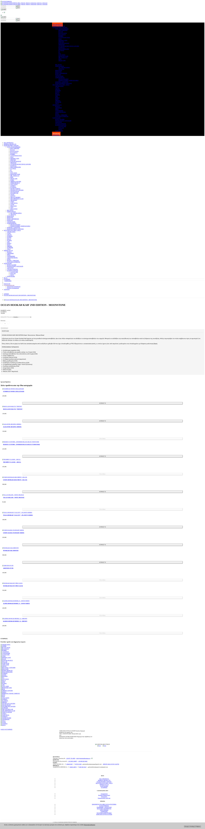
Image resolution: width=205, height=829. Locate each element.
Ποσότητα (3, 320)
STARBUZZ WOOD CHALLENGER (13, 391)
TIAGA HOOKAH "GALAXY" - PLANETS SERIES (18, 515)
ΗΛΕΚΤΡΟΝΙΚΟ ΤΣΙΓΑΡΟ (60, 27)
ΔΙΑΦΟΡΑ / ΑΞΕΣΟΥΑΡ (61, 82)
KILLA (57, 93)
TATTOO (12, 196)
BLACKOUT (62, 34)
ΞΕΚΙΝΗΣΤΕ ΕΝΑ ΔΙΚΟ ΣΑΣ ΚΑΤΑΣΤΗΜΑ (104, 804)
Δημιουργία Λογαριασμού (13, 286)
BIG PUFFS (58, 64)
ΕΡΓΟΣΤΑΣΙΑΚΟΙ (63, 79)
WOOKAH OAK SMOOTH (10, 550)
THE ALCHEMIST (15, 197)
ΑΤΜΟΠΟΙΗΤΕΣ (60, 77)
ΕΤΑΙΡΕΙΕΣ (104, 787)
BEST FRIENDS (62, 30)
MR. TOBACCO (62, 57)
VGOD (12, 204)
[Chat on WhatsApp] (92, 758)
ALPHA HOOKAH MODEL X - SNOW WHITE (16, 603)
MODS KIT (58, 72)
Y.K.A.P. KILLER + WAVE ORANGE (13, 497)
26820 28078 (73, 767)
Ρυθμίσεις (198, 826)
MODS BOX (58, 70)
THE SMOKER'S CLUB (16, 198)
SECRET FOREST (15, 188)
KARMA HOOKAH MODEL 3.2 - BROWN (15, 621)
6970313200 (78, 764)
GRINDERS (58, 107)
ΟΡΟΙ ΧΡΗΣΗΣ (104, 810)
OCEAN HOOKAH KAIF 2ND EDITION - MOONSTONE (20, 295)
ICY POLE (61, 50)
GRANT (57, 89)
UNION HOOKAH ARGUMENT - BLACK (15, 480)
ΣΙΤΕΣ (57, 113)
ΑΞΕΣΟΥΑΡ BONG (60, 112)
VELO (9, 249)
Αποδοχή (192, 826)
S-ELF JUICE (14, 184)
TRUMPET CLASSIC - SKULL (12, 462)
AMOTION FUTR (8, 568)
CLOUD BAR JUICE (64, 37)
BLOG (5, 278)
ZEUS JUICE (13, 209)
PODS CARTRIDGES (61, 73)
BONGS (57, 106)
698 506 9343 (82, 767)
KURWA (57, 95)
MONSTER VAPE (63, 56)
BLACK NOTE (62, 33)
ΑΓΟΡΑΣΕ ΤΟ (102, 403)
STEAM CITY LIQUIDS (16, 190)
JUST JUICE (61, 54)
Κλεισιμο (187, 826)
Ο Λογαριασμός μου (9, 285)
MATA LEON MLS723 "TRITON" (13, 409)
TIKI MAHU (13, 200)
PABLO (57, 97)
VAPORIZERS (59, 110)
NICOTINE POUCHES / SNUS (61, 84)
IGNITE (57, 92)
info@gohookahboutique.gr (83, 758)
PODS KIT (58, 74)
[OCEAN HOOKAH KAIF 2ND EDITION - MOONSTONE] (20, 299)
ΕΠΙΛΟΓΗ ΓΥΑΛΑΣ (6, 317)
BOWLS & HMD (59, 119)
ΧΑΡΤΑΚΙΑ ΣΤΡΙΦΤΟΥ (61, 116)
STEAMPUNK (14, 193)
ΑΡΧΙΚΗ (6, 294)
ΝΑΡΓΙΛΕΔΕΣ (56, 118)
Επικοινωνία (7, 283)
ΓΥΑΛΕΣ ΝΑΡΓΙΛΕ (60, 123)
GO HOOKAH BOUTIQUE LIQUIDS (68, 46)
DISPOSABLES (59, 66)
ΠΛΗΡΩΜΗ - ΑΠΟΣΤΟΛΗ (104, 807)
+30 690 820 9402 (82, 761)
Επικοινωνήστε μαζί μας (104, 798)
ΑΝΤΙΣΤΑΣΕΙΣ (59, 76)
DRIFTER (61, 41)
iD (59, 52)
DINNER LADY (62, 40)
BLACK (60, 31)
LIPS (56, 96)
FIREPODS (61, 44)
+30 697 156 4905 (66, 735)
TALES (12, 194)
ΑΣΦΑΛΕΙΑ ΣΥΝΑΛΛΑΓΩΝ (104, 814)
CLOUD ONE (62, 126)
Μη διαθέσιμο (4, 328)
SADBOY (13, 186)
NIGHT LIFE (62, 60)
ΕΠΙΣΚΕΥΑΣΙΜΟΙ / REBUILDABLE (68, 80)
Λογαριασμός (104, 793)
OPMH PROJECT (15, 183)
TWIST (12, 201)
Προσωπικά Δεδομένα (89, 825)
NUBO (12, 180)
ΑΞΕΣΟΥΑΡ (58, 122)
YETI (11, 207)
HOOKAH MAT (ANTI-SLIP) (63, 120)
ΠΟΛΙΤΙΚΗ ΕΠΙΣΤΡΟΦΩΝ (104, 813)
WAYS (60, 129)
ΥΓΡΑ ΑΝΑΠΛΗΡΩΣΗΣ (62, 29)
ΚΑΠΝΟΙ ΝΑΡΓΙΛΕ (60, 125)
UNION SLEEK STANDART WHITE (13, 532)
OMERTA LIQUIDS (15, 181)
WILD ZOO (13, 206)
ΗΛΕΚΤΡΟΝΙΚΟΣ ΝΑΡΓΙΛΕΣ (15, 229)
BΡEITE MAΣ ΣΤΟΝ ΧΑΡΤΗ (111, 764)
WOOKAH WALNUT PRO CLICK (13, 586)
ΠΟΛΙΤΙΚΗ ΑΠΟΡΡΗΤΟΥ (104, 808)
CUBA (57, 87)
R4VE (57, 99)
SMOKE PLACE (57, 105)
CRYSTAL (61, 69)
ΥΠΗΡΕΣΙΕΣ (55, 135)
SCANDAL (13, 187)
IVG (59, 53)
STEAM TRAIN (14, 191)
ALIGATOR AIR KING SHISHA (12, 426)
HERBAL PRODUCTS (10, 144)
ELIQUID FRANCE (63, 43)
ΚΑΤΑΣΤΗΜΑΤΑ (7, 1)
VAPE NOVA (14, 203)
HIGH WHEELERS (63, 49)
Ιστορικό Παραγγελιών (104, 795)
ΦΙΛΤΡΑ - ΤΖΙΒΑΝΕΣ (61, 115)
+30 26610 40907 (72, 761)
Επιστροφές (104, 796)
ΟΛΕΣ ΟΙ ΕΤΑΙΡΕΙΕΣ (6, 729)
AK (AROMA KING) (64, 67)
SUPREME (58, 102)
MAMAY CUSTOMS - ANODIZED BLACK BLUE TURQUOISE (21, 444)
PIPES (57, 109)
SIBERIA (57, 100)
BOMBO (60, 36)
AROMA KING (59, 86)
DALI (60, 39)
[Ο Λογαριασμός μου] (104, 12)
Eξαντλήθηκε (102, 438)
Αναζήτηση (7, 289)
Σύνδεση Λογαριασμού (13, 288)
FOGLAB (61, 128)
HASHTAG (61, 47)
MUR (59, 59)
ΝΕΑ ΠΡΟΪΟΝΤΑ (8, 142)
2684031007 (69, 764)
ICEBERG (58, 90)
